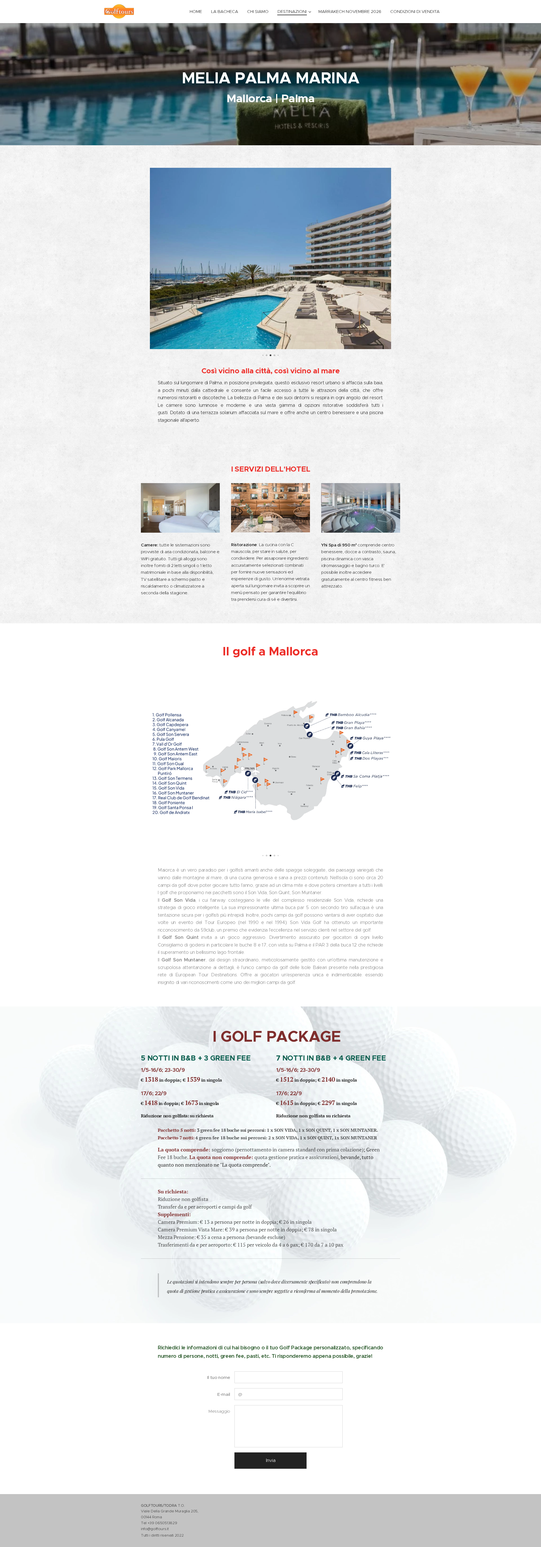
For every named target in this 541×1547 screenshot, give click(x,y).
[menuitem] (197, 12)
